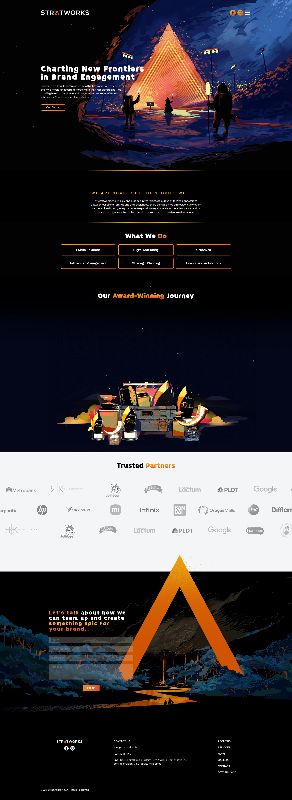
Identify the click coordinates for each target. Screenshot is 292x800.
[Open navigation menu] (247, 12)
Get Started (53, 107)
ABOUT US (224, 741)
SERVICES (224, 748)
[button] (91, 688)
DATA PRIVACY (227, 773)
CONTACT (224, 766)
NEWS (222, 754)
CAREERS (223, 760)
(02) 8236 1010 (122, 754)
